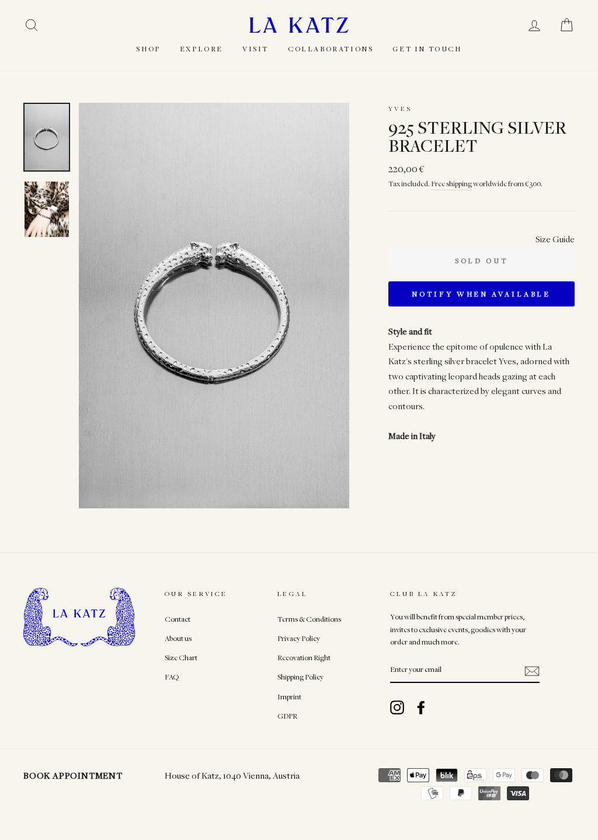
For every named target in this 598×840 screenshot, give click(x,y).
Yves (400, 108)
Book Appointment (73, 775)
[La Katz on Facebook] (421, 707)
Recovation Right (304, 658)
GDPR (287, 716)
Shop (148, 48)
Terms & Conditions (309, 619)
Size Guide (555, 239)
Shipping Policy (300, 677)
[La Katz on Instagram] (397, 707)
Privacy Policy (298, 638)
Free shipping (451, 184)
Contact (177, 619)
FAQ (172, 677)
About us (178, 638)
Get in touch (426, 48)
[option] (214, 305)
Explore (201, 48)
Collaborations (330, 48)
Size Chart (181, 658)
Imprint (289, 697)
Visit (255, 48)
